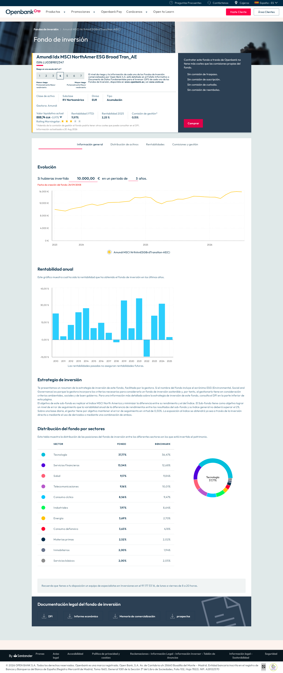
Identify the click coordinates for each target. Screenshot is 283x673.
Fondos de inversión (46, 29)
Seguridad (271, 653)
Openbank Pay (111, 11)
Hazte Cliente (238, 12)
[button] (266, 3)
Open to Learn (163, 11)
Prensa (40, 653)
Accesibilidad (75, 653)
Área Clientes (266, 12)
